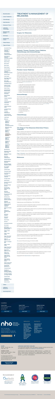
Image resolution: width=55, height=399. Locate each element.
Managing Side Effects (6, 32)
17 (17, 238)
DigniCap (25, 338)
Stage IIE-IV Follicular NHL (6, 253)
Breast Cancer (6, 67)
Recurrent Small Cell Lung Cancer (8, 195)
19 (47, 103)
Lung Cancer (6, 117)
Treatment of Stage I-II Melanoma (7, 138)
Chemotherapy (6, 19)
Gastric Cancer (7, 88)
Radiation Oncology (27, 335)
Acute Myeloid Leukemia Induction (7, 54)
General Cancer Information (7, 93)
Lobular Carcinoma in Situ (7, 107)
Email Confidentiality (47, 394)
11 (27, 30)
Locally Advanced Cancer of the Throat (8, 115)
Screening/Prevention (8, 223)
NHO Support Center (27, 330)
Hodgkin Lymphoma (8, 98)
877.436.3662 (7, 329)
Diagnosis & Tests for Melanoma (7, 121)
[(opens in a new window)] (14, 335)
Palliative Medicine (27, 334)
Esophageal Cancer (7, 83)
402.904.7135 (39, 309)
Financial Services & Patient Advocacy (38, 324)
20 (35, 30)
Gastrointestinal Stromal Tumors (7, 90)
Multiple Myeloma (7, 159)
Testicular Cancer (7, 268)
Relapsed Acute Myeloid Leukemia (7, 199)
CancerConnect (28, 255)
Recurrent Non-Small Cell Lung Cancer (7, 188)
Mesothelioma (7, 149)
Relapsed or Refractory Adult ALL (7, 211)
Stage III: (19, 150)
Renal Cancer (6, 219)
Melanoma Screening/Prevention (9, 125)
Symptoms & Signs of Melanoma (7, 131)
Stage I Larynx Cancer (7, 234)
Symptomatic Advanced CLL (7, 266)
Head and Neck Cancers (7, 96)
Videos (4, 284)
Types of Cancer (6, 45)
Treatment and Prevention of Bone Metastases (7, 279)
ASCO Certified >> (47, 383)
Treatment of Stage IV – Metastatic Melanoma (7, 146)
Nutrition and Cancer (6, 39)
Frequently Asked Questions (37, 327)
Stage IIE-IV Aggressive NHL (7, 250)
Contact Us (7, 335)
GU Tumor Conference (28, 328)
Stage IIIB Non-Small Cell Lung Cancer (7, 260)
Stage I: (18, 137)
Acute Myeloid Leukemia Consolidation (7, 50)
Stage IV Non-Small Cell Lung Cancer (8, 263)
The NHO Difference (38, 331)
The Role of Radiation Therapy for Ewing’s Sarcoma (8, 271)
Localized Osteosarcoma (7, 112)
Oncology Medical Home (27, 332)
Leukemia (6, 99)
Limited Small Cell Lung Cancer (7, 102)
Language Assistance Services (38, 329)
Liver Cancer (6, 104)
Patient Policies (6, 42)
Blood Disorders (6, 13)
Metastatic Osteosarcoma (7, 157)
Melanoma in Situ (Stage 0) (8, 128)
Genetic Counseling (27, 327)
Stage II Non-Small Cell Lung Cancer (7, 248)
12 (28, 30)
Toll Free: (2, 329)
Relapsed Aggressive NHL (7, 202)
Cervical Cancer (7, 68)
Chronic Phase (7, 74)
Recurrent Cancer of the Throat (8, 183)
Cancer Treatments (7, 16)
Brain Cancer (6, 65)
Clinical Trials (26, 326)
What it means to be (47, 381)
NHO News (5, 35)
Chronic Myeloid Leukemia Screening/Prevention (8, 71)
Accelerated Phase (7, 48)
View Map (6, 311)
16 (32, 30)
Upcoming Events (7, 291)
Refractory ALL (7, 196)
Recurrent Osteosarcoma (7, 192)
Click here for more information (37, 348)
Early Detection (6, 22)
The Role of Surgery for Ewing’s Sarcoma (8, 274)
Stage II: (18, 144)
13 (29, 30)
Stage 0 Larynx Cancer (7, 231)
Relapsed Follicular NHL (7, 208)
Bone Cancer (6, 63)
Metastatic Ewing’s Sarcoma (7, 154)
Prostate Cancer (7, 178)
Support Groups (26, 336)
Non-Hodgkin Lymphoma (6, 167)
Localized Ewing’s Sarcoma (7, 110)
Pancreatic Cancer (7, 171)
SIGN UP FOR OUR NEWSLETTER (9, 363)
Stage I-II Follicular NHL (7, 242)
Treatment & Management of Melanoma (8, 134)
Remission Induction (6, 215)
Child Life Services (27, 324)
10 (26, 30)
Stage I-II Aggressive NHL (7, 239)
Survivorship (26, 337)
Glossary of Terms (7, 25)
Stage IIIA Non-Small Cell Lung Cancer (7, 256)
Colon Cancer (6, 76)
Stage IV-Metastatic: (21, 153)
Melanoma (6, 119)
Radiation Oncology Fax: (5, 332)
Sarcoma (5, 221)
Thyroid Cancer (7, 276)
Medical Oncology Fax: (5, 331)
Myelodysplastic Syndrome (7, 162)
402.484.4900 (3, 309)
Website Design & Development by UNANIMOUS (28, 394)
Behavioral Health (27, 323)
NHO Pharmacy (26, 329)
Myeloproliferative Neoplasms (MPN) (7, 165)
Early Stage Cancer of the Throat (7, 79)
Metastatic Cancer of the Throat (7, 152)
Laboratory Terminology (6, 28)
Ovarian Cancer (7, 169)
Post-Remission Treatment (7, 174)
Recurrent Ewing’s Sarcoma (7, 185)
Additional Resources (5, 288)
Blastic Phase (6, 61)
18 (46, 103)
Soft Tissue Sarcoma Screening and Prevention (7, 227)
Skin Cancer (6, 225)
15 (31, 30)
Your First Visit (37, 332)
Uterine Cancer (7, 281)
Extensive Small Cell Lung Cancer (7, 86)
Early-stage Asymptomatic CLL (7, 81)
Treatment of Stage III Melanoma (7, 142)
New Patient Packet (38, 330)
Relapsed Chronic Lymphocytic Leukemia (7, 205)
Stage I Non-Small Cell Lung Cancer (7, 237)
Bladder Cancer (7, 60)
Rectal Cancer (6, 180)
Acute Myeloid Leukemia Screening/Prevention (8, 57)
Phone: (2, 328)
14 (30, 30)
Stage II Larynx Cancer (7, 245)
